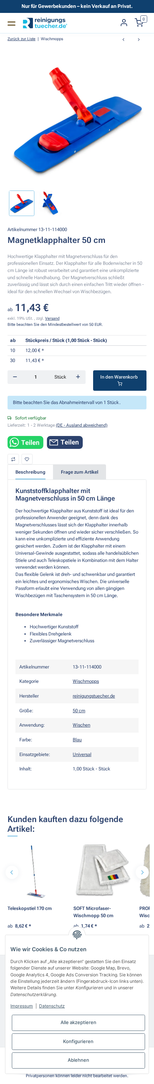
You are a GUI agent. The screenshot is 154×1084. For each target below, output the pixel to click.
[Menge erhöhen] (78, 377)
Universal (82, 754)
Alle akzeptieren (78, 1022)
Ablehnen (78, 1060)
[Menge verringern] (15, 377)
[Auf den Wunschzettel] (27, 459)
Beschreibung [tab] (30, 472)
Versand (52, 318)
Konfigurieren (78, 1041)
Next (142, 872)
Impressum (21, 1006)
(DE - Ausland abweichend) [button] (81, 425)
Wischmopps (86, 681)
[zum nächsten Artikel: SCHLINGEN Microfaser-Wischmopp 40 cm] (138, 40)
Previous (12, 872)
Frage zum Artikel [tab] (79, 472)
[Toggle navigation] (11, 23)
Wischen (81, 725)
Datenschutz (52, 1006)
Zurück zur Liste (21, 38)
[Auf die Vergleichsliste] (13, 459)
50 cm (79, 710)
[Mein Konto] (123, 23)
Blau (77, 739)
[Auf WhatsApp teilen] (25, 442)
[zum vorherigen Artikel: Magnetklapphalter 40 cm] (123, 40)
